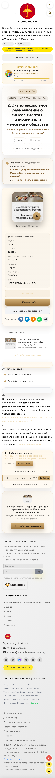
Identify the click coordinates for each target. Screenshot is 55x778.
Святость (29, 688)
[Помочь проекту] (49, 758)
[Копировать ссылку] (45, 319)
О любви (37, 688)
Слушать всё (25, 463)
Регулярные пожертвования (17, 722)
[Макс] (19, 659)
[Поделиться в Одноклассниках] (33, 319)
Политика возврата (13, 731)
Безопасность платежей (15, 726)
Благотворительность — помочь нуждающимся (26, 602)
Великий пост (33, 685)
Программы (9, 625)
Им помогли (9, 620)
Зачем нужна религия (29, 696)
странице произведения (28, 444)
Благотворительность (16, 595)
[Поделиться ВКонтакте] (20, 319)
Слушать (29, 293)
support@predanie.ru (26, 652)
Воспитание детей (27, 692)
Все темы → (36, 703)
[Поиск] (50, 13)
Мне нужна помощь (20, 667)
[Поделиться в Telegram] (27, 319)
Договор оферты (11, 717)
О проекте (8, 735)
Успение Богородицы (30, 699)
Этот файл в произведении (20, 381)
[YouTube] (33, 659)
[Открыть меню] (5, 5)
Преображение (9, 703)
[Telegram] (12, 659)
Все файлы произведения (29, 310)
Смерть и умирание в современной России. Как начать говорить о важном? (27, 131)
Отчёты (7, 616)
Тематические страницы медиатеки (26, 678)
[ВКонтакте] (5, 659)
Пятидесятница (23, 703)
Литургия (15, 688)
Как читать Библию (10, 696)
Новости (7, 611)
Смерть (39, 692)
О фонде (7, 606)
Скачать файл (29, 302)
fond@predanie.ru (16, 648)
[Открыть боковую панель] (50, 5)
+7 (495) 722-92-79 (17, 643)
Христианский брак (11, 692)
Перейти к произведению (29, 355)
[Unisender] (15, 585)
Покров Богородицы (11, 699)
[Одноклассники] (39, 659)
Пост (43, 685)
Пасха (24, 685)
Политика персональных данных (19, 740)
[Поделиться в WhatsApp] (39, 319)
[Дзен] (26, 659)
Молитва (6, 688)
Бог (22, 688)
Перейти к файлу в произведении (31, 179)
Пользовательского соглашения (19, 769)
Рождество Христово (11, 685)
